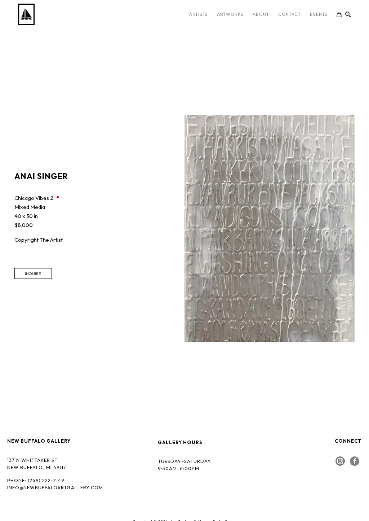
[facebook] (354, 461)
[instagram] (340, 461)
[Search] (348, 14)
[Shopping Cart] (339, 14)
